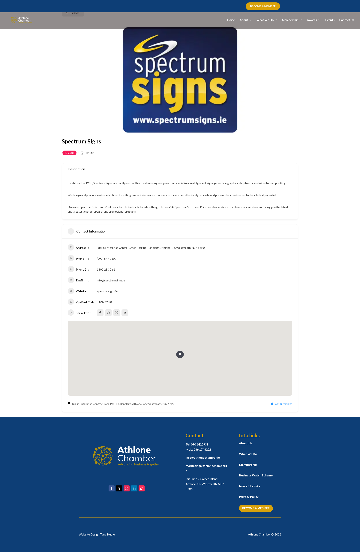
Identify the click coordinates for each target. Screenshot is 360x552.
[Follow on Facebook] (112, 488)
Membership (290, 20)
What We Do (265, 20)
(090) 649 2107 (106, 258)
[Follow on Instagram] (127, 488)
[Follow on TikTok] (142, 488)
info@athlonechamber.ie (203, 457)
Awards (312, 20)
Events (329, 20)
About (244, 20)
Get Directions (283, 403)
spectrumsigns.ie (107, 291)
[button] (180, 354)
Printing (89, 152)
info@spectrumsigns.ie (111, 280)
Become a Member (256, 508)
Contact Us (346, 20)
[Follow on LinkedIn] (134, 488)
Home (231, 20)
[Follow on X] (119, 488)
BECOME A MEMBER (262, 6)
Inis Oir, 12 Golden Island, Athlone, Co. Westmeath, (205, 484)
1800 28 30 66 (106, 269)
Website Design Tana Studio (97, 534)
